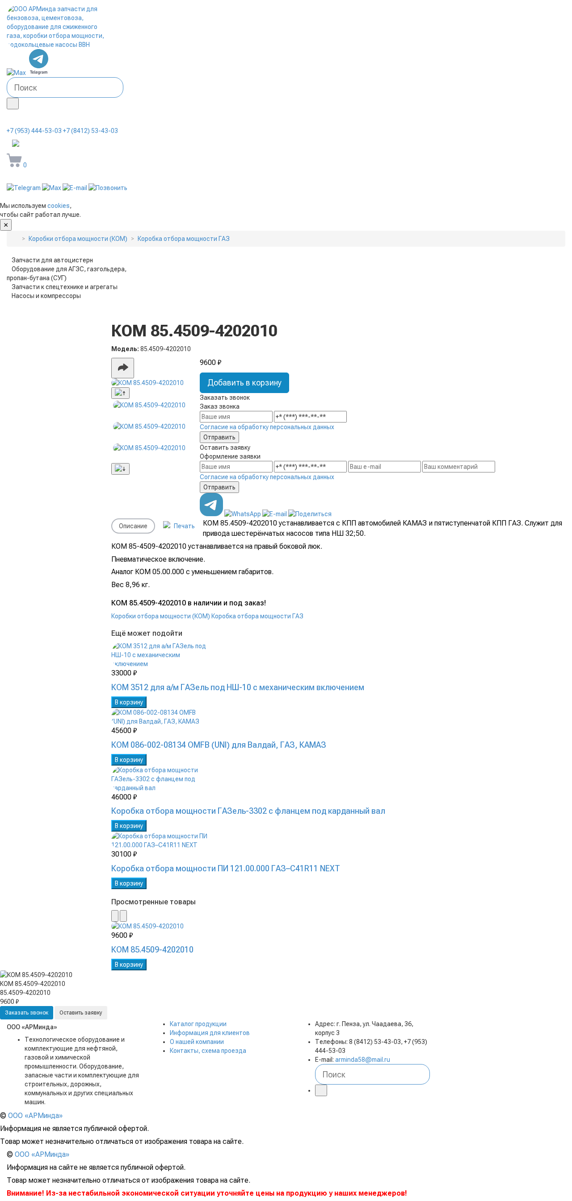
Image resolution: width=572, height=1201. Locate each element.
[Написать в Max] (17, 72)
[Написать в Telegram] (38, 72)
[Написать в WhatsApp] (243, 514)
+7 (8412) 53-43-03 (90, 130)
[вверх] (409, 1154)
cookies (58, 205)
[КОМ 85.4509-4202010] (149, 382)
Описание (133, 526)
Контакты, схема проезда (208, 1050)
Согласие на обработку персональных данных (267, 427)
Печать (183, 526)
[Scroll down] (120, 469)
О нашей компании (197, 1041)
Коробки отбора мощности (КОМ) (160, 616)
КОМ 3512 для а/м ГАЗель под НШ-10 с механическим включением (237, 687)
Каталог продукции (198, 1023)
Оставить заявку (80, 1013)
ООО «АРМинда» (35, 1115)
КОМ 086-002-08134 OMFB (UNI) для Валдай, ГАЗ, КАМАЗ (218, 745)
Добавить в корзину (244, 382)
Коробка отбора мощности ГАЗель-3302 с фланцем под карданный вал (248, 811)
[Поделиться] (122, 368)
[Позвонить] (107, 187)
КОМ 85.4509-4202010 (152, 949)
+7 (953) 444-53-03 (34, 130)
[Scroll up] (120, 393)
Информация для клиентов (210, 1032)
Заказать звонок (26, 1013)
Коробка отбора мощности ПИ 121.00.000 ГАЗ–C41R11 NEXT (225, 868)
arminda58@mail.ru (69, 144)
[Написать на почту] (75, 187)
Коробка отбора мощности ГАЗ (257, 616)
